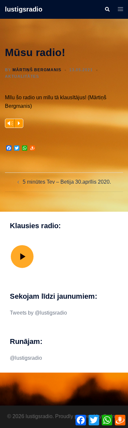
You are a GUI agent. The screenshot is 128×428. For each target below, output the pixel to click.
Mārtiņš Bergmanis (36, 70)
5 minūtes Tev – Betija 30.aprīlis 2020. (67, 182)
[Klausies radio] (22, 267)
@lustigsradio (26, 358)
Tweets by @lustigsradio (38, 313)
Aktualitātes (22, 76)
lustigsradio (23, 9)
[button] (107, 9)
